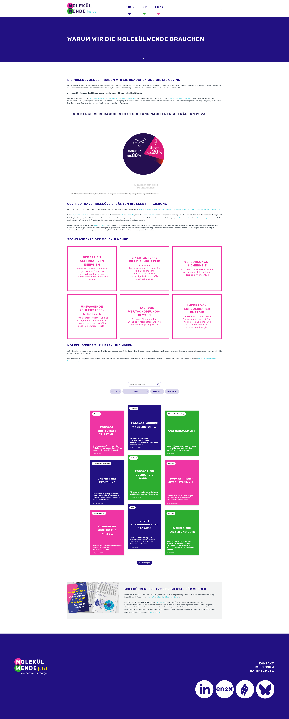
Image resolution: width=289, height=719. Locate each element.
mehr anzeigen (144, 563)
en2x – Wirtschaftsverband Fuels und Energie (163, 597)
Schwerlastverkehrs (150, 215)
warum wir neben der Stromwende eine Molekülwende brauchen (113, 98)
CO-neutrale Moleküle (80, 215)
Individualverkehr (183, 218)
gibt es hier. (161, 602)
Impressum (264, 667)
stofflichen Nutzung (101, 225)
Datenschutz (262, 670)
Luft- (121, 215)
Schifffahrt (130, 215)
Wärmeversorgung (202, 218)
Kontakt (266, 663)
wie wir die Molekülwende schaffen (180, 98)
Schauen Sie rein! (154, 612)
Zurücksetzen (172, 391)
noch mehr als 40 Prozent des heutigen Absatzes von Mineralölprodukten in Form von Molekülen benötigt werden (179, 209)
